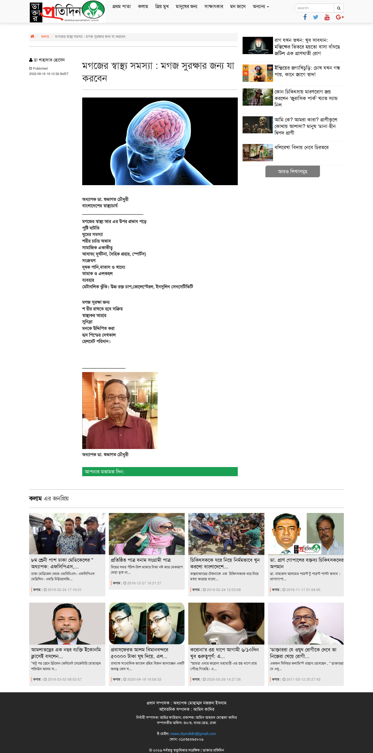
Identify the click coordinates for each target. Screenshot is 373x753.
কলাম (143, 6)
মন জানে (238, 6)
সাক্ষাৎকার (214, 6)
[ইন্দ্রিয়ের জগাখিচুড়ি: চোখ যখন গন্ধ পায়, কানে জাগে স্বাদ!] (293, 80)
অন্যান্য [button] (259, 6)
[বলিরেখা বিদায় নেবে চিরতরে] (293, 160)
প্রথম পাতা (121, 6)
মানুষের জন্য (186, 6)
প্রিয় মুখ (162, 6)
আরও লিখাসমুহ (292, 171)
